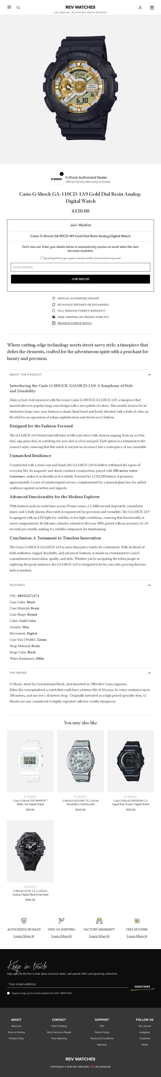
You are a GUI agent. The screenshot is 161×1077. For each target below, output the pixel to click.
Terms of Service (16, 1032)
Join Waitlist (80, 279)
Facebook (144, 1038)
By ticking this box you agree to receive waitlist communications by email (82, 258)
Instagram (144, 1032)
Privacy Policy (16, 1038)
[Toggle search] (18, 8)
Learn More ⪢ (24, 936)
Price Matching (59, 1038)
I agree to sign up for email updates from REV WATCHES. (43, 993)
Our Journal (144, 1025)
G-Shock (30, 796)
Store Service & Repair (59, 1032)
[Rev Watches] (80, 8)
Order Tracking (59, 1025)
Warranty (102, 1044)
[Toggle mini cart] (152, 8)
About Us (16, 1025)
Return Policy (102, 1032)
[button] (80, 375)
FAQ (102, 1025)
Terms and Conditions (102, 1038)
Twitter (144, 1044)
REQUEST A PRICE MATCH (75, 323)
